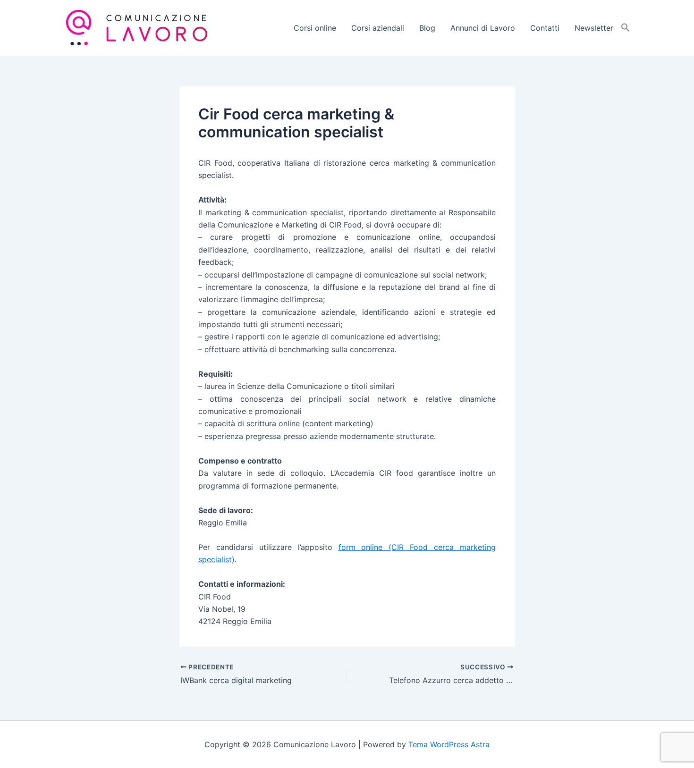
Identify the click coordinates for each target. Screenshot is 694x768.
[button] (625, 28)
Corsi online (315, 28)
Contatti (544, 28)
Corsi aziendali (377, 28)
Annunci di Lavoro (482, 28)
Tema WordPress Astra (449, 744)
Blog (427, 28)
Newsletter (594, 28)
